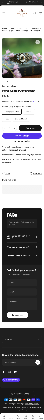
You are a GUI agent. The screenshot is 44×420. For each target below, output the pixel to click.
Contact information (22, 410)
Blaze (7, 119)
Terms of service (26, 407)
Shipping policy (36, 407)
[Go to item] (7, 81)
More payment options (22, 141)
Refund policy (7, 407)
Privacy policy (16, 407)
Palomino (28, 112)
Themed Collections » (19, 28)
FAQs (23, 222)
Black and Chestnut (12, 112)
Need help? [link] (37, 173)
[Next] (40, 2)
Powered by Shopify (32, 404)
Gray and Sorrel (21, 119)
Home (4, 28)
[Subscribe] (37, 362)
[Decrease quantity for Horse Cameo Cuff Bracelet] (4, 128)
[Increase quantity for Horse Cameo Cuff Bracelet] (14, 128)
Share (7, 173)
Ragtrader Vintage (9, 86)
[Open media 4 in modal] (37, 42)
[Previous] (3, 2)
